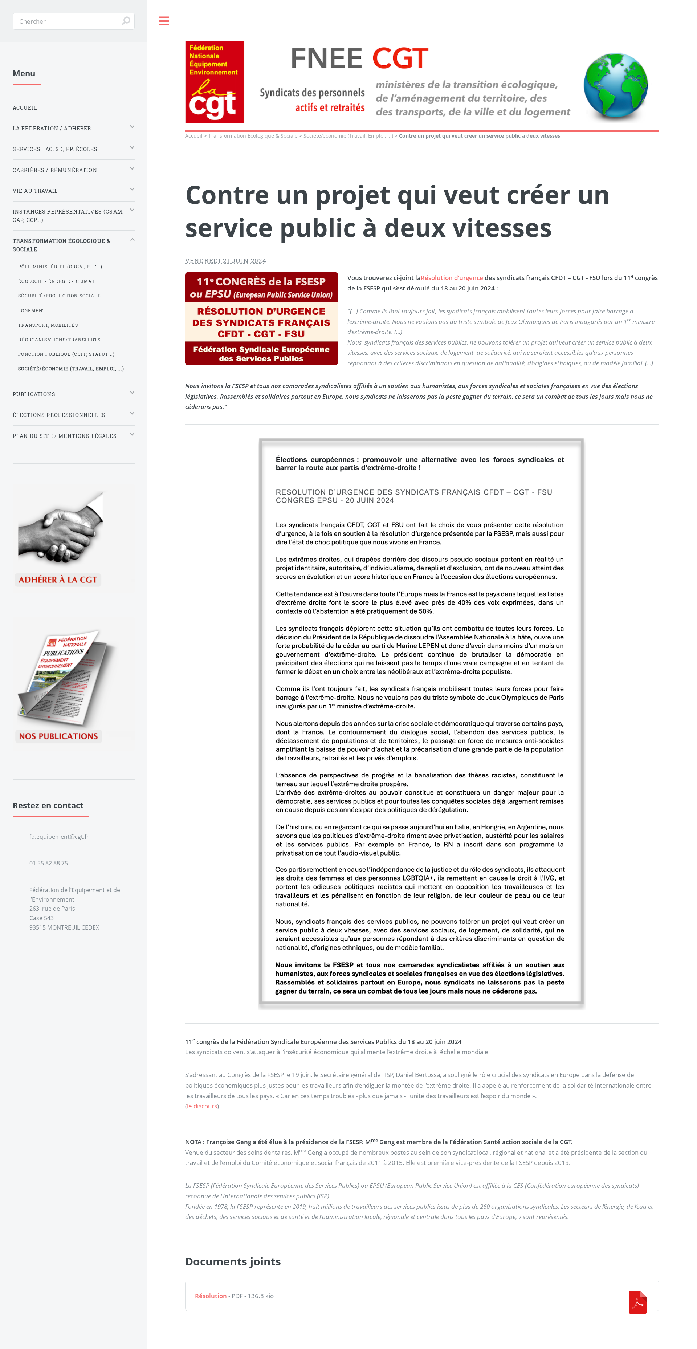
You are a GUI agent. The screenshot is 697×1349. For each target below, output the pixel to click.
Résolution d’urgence (452, 277)
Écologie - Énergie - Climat (56, 281)
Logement (32, 310)
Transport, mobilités (48, 325)
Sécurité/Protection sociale (59, 295)
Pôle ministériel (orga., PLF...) (60, 266)
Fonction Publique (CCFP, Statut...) (66, 354)
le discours (202, 1105)
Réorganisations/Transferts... (61, 339)
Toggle (164, 21)
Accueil (194, 135)
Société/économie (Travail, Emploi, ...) (348, 135)
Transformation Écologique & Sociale (253, 135)
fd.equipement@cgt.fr (59, 837)
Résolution (211, 1295)
